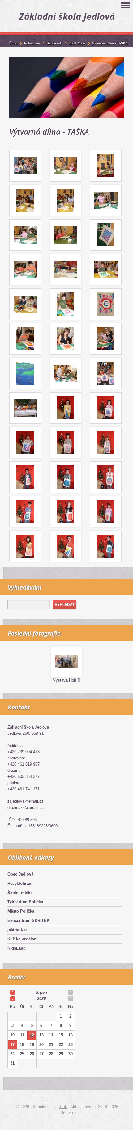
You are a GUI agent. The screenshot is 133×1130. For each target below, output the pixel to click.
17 (12, 1044)
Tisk (63, 1106)
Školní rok (54, 43)
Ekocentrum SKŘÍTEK (28, 920)
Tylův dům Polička (25, 902)
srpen (41, 992)
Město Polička (20, 911)
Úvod (13, 43)
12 (32, 1035)
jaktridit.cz (17, 929)
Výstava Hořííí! (66, 680)
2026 (41, 998)
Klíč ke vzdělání (22, 939)
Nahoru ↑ (68, 1113)
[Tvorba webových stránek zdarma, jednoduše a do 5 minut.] (55, 1107)
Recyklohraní (19, 883)
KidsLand (16, 948)
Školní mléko (20, 892)
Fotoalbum (32, 43)
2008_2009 (77, 43)
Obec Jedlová (20, 874)
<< (12, 992)
